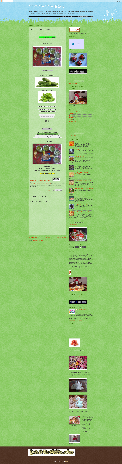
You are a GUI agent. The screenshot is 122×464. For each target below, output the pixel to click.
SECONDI (71, 127)
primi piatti (71, 125)
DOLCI (70, 119)
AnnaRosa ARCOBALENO (83, 309)
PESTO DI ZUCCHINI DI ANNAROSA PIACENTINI (41, 180)
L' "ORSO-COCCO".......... (80, 149)
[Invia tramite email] (56, 190)
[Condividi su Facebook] (60, 190)
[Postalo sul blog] (57, 190)
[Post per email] (54, 190)
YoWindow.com (72, 49)
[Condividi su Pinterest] (61, 190)
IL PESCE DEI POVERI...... (80, 165)
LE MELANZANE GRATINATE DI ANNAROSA (82, 212)
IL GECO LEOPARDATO (80, 197)
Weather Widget (76, 44)
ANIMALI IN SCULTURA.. (74, 111)
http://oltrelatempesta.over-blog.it (75, 296)
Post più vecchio (61, 237)
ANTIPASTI (71, 113)
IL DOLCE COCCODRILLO (80, 156)
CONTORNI (71, 117)
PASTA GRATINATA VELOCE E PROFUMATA (81, 172)
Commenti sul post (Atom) (38, 240)
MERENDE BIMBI (72, 121)
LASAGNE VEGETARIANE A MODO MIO (83, 180)
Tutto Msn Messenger (73, 83)
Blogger (66, 461)
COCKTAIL (71, 115)
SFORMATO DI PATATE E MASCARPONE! (84, 142)
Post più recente (33, 237)
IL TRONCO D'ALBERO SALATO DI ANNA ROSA (84, 189)
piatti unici (71, 123)
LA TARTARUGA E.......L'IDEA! (81, 204)
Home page (47, 237)
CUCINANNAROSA (46, 6)
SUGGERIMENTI (37, 192)
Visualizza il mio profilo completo (75, 320)
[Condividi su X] (58, 190)
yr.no (83, 49)
